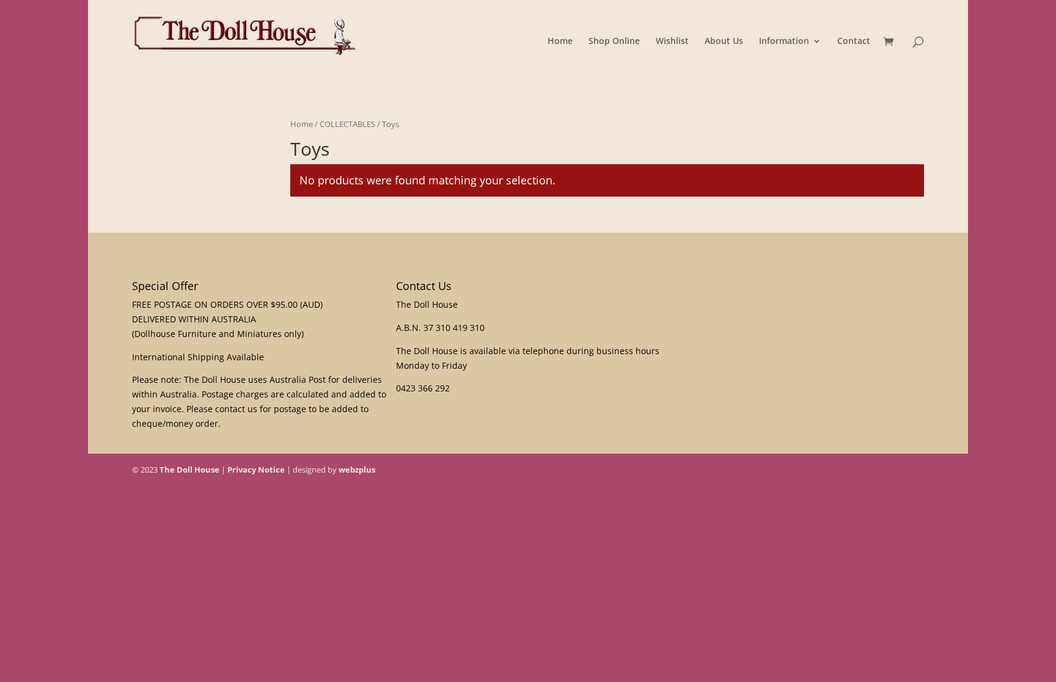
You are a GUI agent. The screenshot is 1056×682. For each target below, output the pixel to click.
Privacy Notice (256, 469)
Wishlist (672, 41)
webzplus (357, 469)
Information (784, 41)
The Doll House (189, 469)
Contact (853, 41)
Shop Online (614, 41)
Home (560, 41)
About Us (724, 41)
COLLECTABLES (347, 123)
